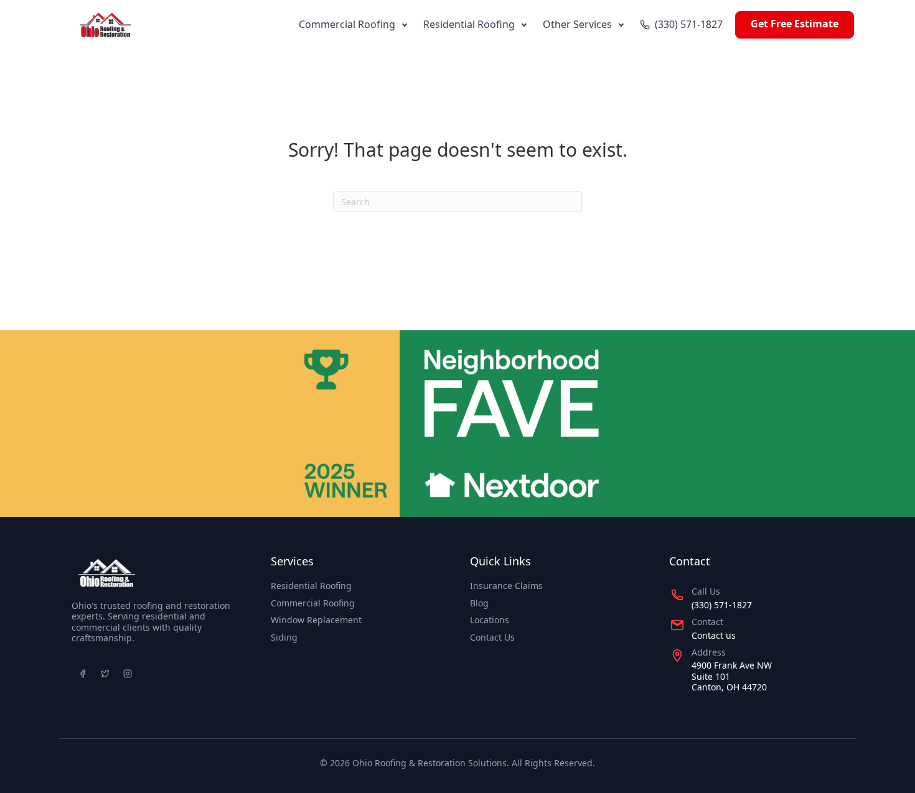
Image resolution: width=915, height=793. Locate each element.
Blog (479, 603)
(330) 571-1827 (689, 24)
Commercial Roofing (347, 24)
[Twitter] (105, 673)
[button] (404, 24)
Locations (489, 620)
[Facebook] (83, 673)
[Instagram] (127, 673)
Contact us (714, 635)
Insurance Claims (506, 585)
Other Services (577, 24)
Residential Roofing (469, 24)
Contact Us (492, 637)
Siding (284, 637)
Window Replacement (316, 620)
